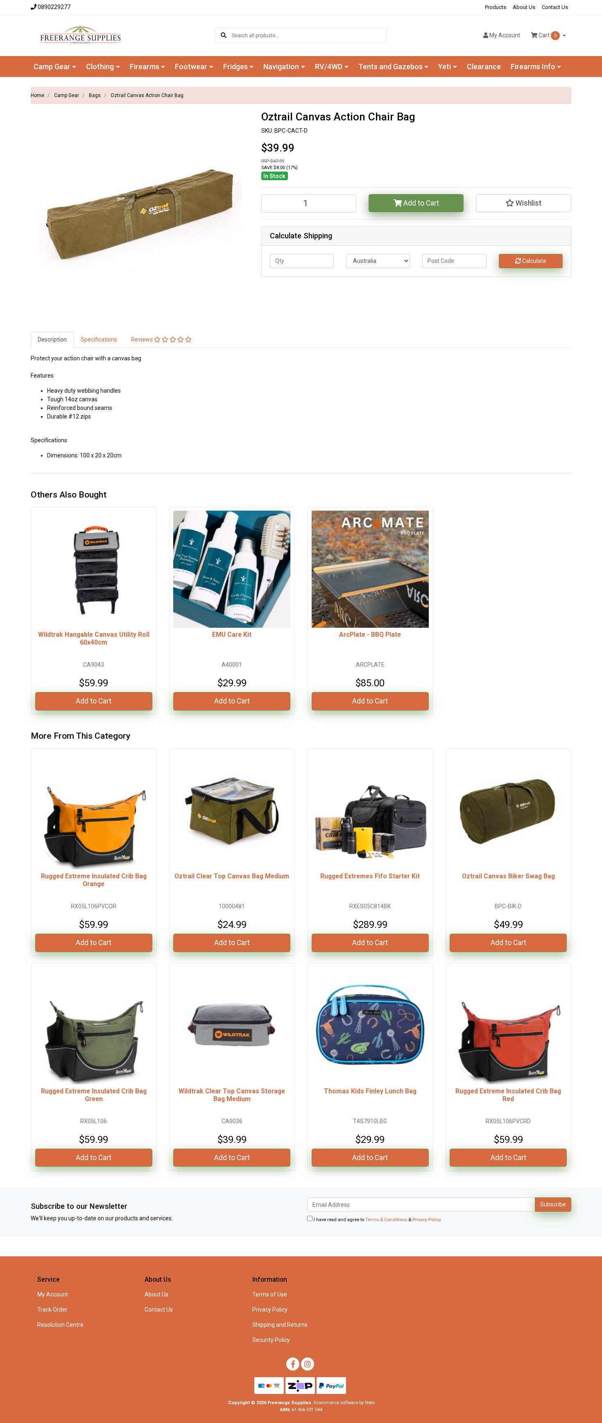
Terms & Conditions (386, 1219)
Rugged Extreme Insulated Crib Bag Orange (94, 880)
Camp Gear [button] (52, 66)
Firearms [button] (144, 66)
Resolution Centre (60, 1324)
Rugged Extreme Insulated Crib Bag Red (508, 1095)
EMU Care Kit (231, 634)
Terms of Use (269, 1294)
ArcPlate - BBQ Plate (370, 634)
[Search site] (223, 35)
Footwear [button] (191, 66)
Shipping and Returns (280, 1324)
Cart (547, 35)
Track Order (52, 1309)
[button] (523, 203)
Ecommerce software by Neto (344, 1402)
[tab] (52, 340)
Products (495, 7)
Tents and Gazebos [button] (390, 66)
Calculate (533, 261)
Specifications (99, 339)
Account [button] (504, 35)
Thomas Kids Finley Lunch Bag (370, 1091)
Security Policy (271, 1340)
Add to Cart (420, 203)
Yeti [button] (444, 66)
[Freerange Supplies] (80, 35)
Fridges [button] (235, 66)
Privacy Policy (426, 1219)
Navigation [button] (281, 66)
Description (52, 339)
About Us (524, 7)
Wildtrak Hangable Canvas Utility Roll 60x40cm (93, 638)
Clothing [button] (100, 66)
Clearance (484, 66)
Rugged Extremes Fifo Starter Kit (370, 876)
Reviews (142, 339)
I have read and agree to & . (376, 1219)
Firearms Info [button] (533, 66)
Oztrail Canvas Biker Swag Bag (508, 876)
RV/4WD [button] (328, 66)
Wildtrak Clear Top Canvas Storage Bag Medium (232, 1095)
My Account (52, 1294)
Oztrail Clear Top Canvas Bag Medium (231, 876)
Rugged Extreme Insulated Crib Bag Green (94, 1095)
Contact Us (555, 7)
